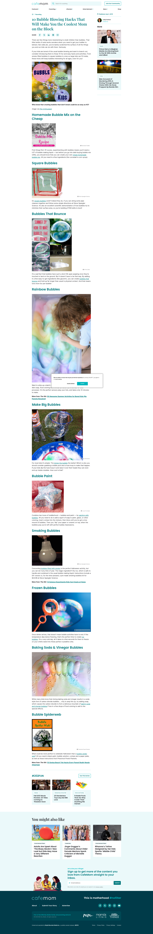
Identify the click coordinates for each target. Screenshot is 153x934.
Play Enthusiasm (46, 109)
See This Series (85, 776)
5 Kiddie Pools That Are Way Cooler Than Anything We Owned (80, 800)
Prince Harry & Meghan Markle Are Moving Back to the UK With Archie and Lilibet (108, 52)
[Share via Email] (58, 35)
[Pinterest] (110, 905)
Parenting (38, 14)
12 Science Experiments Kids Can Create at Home (66, 582)
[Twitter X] (105, 905)
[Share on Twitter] (44, 35)
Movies (36, 793)
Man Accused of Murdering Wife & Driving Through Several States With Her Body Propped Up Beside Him (109, 83)
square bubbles (40, 201)
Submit (117, 883)
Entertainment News (39, 843)
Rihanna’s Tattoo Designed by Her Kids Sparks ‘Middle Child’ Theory (105, 850)
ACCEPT (82, 383)
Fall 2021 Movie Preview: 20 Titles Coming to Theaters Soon (41, 799)
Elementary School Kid (60, 793)
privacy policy (99, 887)
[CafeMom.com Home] (40, 3)
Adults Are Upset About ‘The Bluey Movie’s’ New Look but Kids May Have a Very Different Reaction (45, 851)
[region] (77, 381)
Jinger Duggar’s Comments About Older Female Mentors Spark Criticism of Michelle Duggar (76, 851)
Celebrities (68, 843)
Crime (101, 76)
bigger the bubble (61, 463)
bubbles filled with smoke (50, 568)
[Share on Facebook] (40, 35)
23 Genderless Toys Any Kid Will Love (61, 798)
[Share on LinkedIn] (49, 35)
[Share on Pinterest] (53, 35)
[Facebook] (100, 905)
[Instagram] (114, 905)
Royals (101, 46)
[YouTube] (119, 905)
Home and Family (79, 793)
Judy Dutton (107, 20)
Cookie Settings (71, 383)
